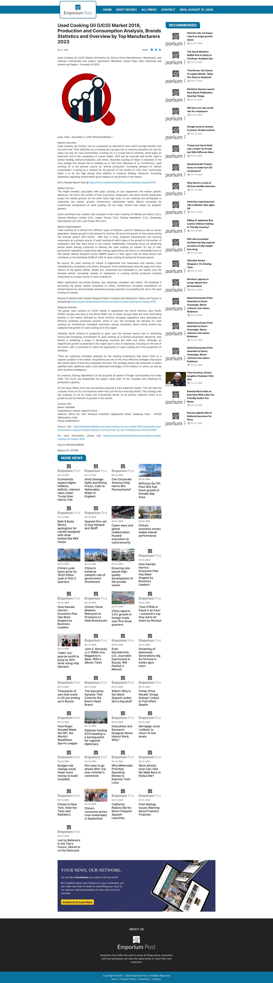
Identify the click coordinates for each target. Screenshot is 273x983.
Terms (114, 979)
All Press (149, 9)
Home (107, 9)
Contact (168, 9)
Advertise (144, 979)
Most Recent (126, 9)
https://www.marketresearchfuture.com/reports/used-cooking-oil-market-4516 (113, 301)
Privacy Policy (128, 979)
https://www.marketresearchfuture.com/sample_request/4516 (122, 182)
